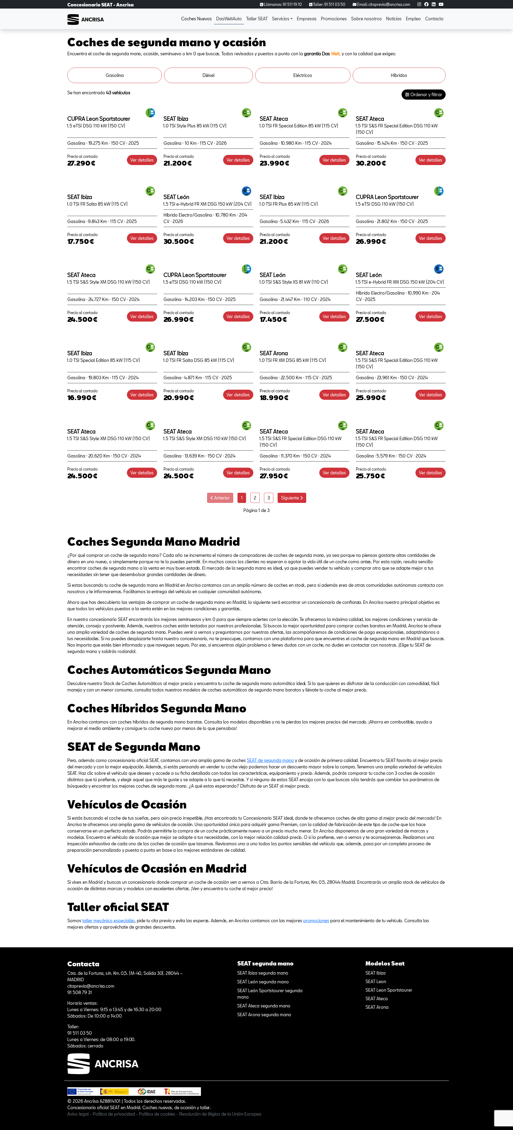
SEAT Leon (376, 981)
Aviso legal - (80, 1113)
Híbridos (399, 75)
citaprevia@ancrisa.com (90, 985)
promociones (316, 920)
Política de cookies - (159, 1113)
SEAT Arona (377, 1007)
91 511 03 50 (79, 1032)
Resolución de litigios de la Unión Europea (220, 1113)
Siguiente (290, 497)
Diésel (209, 75)
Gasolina (115, 75)
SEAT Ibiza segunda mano (262, 972)
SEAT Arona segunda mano (264, 1014)
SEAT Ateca (377, 998)
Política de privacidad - (116, 1113)
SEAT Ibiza (376, 972)
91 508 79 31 (79, 992)
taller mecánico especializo (108, 920)
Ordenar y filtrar (425, 94)
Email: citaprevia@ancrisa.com (383, 4)
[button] (282, 18)
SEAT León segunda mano (263, 981)
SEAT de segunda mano (270, 760)
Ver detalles (142, 159)
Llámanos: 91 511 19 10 (282, 4)
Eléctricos (302, 75)
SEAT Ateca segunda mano (263, 1005)
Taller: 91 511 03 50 (328, 4)
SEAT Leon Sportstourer (389, 989)
